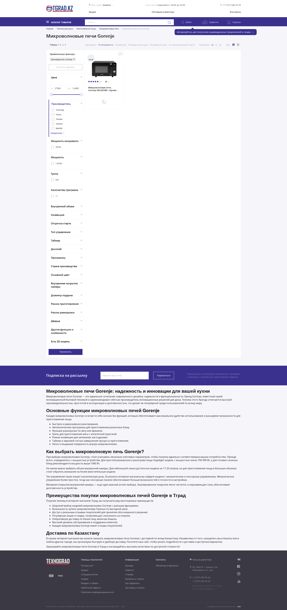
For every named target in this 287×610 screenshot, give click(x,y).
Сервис (84, 578)
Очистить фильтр (66, 67)
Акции (92, 12)
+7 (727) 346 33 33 (232, 5)
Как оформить (132, 583)
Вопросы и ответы (134, 578)
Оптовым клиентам (163, 12)
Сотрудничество (89, 574)
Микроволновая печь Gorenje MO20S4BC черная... (103, 89)
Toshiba (59, 119)
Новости (129, 570)
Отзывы (129, 574)
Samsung (60, 110)
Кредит (84, 570)
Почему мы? (87, 565)
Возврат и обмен (89, 583)
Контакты (235, 12)
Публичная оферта (90, 587)
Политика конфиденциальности (97, 592)
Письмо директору (202, 559)
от (52, 88)
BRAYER (59, 128)
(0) (100, 81)
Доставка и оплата (134, 587)
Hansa (58, 114)
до (69, 88)
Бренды (129, 565)
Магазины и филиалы (167, 565)
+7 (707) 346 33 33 (201, 581)
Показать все (56, 133)
